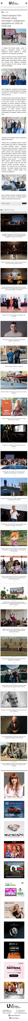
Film (6, 12)
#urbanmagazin (15, 1018)
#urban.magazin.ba (15, 1015)
